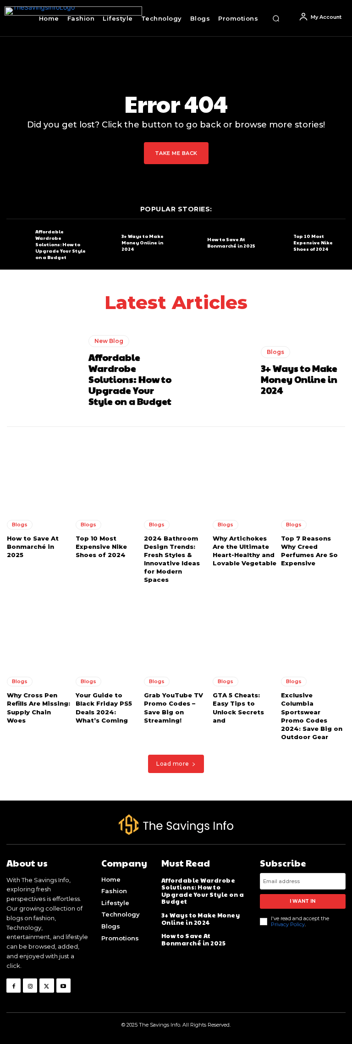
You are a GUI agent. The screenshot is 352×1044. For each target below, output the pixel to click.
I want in (302, 901)
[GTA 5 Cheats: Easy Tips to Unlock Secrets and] (245, 629)
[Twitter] (46, 985)
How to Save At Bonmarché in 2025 (231, 242)
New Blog (108, 340)
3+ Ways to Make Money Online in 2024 (142, 242)
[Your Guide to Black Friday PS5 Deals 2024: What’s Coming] (108, 629)
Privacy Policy (288, 924)
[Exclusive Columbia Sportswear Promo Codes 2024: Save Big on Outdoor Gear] (313, 629)
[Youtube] (63, 985)
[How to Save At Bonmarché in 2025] (190, 243)
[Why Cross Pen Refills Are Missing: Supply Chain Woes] (39, 629)
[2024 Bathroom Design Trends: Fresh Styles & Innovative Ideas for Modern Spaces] (176, 472)
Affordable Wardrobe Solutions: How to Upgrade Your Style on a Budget (60, 244)
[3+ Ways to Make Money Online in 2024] (105, 243)
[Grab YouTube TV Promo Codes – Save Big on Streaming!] (176, 629)
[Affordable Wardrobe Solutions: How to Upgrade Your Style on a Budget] (18, 243)
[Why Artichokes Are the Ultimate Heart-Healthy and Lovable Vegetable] (245, 472)
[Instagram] (30, 985)
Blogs (275, 351)
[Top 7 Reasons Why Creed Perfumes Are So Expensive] (313, 472)
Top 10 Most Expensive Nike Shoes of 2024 (313, 242)
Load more (172, 763)
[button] (276, 18)
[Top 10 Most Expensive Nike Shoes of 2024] (276, 243)
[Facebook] (13, 985)
